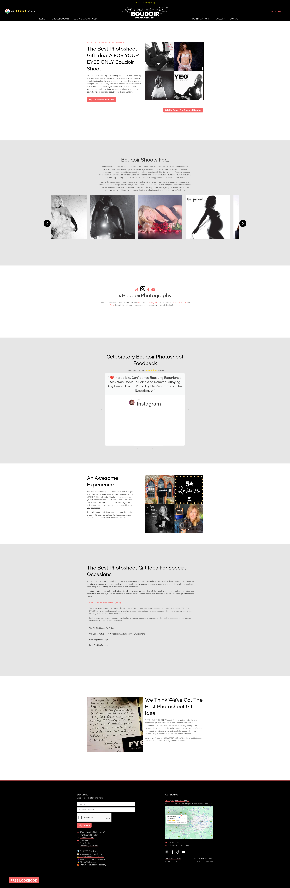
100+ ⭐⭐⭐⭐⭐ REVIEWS (23, 11)
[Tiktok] (177, 852)
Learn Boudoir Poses (86, 19)
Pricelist (41, 19)
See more (89, 236)
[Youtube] (183, 852)
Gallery (220, 19)
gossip (140, 302)
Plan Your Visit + (201, 19)
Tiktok (112, 305)
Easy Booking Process (98, 645)
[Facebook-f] (172, 852)
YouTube (184, 302)
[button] (101, 409)
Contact (234, 19)
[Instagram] (167, 852)
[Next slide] (242, 223)
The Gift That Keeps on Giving (101, 628)
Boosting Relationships (98, 639)
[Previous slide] (47, 223)
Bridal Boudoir (60, 19)
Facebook (176, 302)
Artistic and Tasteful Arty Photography (105, 602)
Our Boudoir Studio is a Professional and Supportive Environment (117, 634)
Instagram (153, 302)
